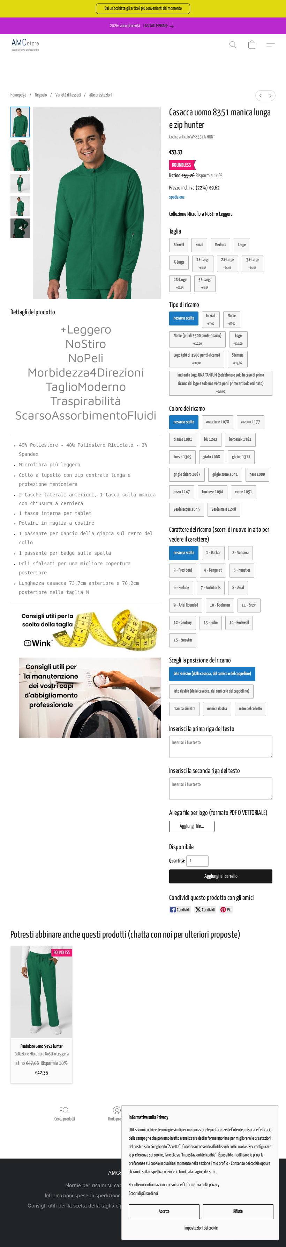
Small (199, 245)
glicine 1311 (241, 457)
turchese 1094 (212, 492)
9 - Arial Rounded (186, 605)
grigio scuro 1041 (225, 474)
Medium (220, 245)
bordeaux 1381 (240, 439)
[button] (143, 8)
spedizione (177, 197)
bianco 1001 (183, 439)
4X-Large (180, 283)
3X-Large (252, 264)
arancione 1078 (217, 422)
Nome (231, 319)
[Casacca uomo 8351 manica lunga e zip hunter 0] (20, 122)
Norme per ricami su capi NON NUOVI (110, 1186)
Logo (237, 339)
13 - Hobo (211, 623)
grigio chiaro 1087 (187, 474)
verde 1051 (243, 492)
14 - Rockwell (239, 623)
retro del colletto (250, 709)
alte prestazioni (100, 95)
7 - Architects (210, 588)
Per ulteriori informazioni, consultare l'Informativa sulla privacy (174, 1185)
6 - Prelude (181, 588)
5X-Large (204, 283)
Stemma (237, 359)
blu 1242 (210, 439)
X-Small (179, 245)
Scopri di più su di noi (143, 1193)
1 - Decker (213, 553)
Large (242, 245)
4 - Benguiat (213, 570)
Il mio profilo (117, 1119)
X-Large (179, 262)
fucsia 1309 (182, 457)
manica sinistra (184, 709)
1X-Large (202, 264)
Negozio (41, 95)
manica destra (217, 709)
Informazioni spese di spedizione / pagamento (98, 1196)
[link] (159, 26)
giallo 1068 (211, 457)
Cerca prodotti (64, 1119)
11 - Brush (249, 605)
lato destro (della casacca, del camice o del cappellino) (211, 691)
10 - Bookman (220, 605)
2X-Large (227, 264)
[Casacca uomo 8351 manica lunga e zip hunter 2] (20, 183)
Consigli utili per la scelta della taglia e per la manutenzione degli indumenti (116, 1206)
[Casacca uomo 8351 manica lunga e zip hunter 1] (20, 155)
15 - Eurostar (183, 640)
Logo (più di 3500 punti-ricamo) (197, 359)
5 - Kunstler (242, 570)
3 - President (183, 570)
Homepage (18, 95)
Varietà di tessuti (68, 95)
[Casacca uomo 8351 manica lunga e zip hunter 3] (20, 206)
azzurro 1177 (250, 422)
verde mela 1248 (224, 509)
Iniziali (211, 319)
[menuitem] (260, 96)
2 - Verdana (240, 553)
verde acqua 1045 (187, 509)
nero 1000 (257, 474)
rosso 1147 (182, 492)
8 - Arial (238, 588)
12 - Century (183, 623)
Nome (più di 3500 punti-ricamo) (197, 339)
